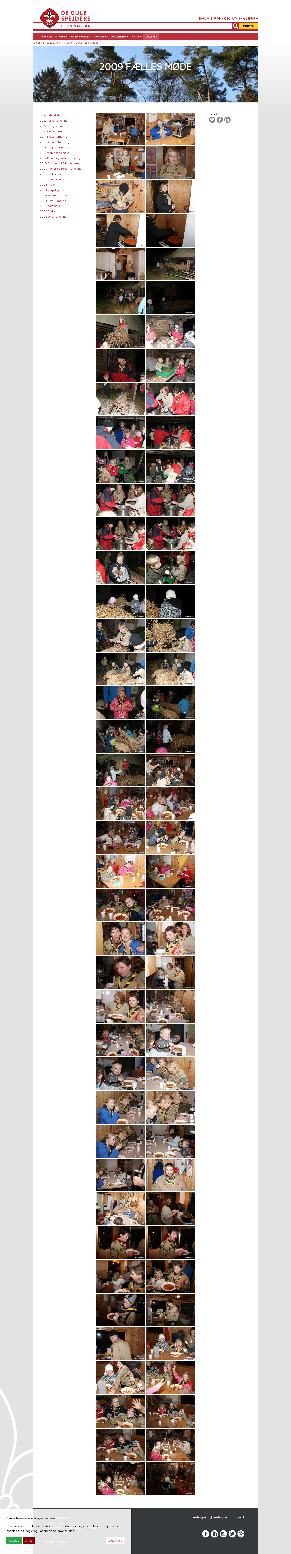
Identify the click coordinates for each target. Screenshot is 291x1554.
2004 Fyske (47, 184)
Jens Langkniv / (56, 42)
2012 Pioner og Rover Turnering (60, 158)
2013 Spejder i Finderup (55, 147)
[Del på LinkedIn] (227, 120)
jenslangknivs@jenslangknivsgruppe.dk (218, 1517)
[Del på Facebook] (220, 120)
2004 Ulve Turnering (53, 200)
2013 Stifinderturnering (55, 142)
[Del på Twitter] (212, 120)
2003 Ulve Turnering (53, 216)
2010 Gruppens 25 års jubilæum (60, 163)
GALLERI (150, 36)
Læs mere (115, 1540)
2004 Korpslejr (49, 190)
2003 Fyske (47, 211)
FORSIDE (46, 36)
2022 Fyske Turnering (53, 120)
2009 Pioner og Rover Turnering (60, 168)
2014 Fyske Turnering (53, 136)
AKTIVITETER (118, 36)
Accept (14, 1540)
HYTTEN (137, 36)
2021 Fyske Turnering (53, 131)
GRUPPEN (100, 36)
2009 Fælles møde (52, 174)
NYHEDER (61, 36)
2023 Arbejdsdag (51, 115)
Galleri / (71, 42)
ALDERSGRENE (79, 36)
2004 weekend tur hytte (55, 195)
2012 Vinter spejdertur (54, 152)
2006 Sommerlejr (51, 179)
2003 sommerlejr (51, 205)
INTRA (247, 25)
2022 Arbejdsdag (51, 126)
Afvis (28, 1540)
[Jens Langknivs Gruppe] (65, 17)
